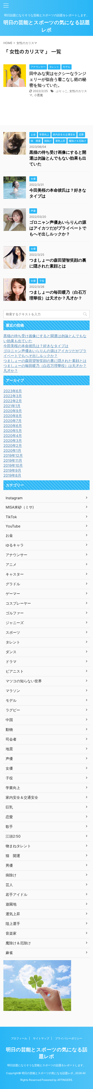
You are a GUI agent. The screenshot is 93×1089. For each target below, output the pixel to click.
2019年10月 (13, 465)
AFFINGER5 (64, 1080)
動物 (9, 729)
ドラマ (11, 661)
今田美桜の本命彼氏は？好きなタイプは (35, 346)
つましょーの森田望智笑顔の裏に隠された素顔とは (44, 360)
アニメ (11, 564)
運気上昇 (13, 914)
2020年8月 (12, 415)
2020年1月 (12, 450)
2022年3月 (12, 396)
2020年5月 (12, 430)
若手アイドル (16, 894)
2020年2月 (12, 445)
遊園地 (11, 904)
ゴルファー (15, 613)
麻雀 (9, 952)
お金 (9, 535)
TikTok (11, 517)
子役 (9, 778)
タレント (13, 642)
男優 (9, 865)
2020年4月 (12, 435)
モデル (11, 700)
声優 (9, 758)
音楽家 (11, 933)
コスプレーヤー (18, 603)
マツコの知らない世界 (24, 681)
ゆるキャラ (15, 545)
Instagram (14, 498)
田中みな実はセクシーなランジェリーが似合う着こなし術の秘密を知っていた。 (57, 79)
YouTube (13, 526)
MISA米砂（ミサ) (20, 507)
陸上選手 (13, 923)
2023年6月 (12, 391)
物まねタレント (18, 846)
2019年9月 (12, 470)
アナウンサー (16, 555)
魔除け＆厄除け (18, 943)
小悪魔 (38, 95)
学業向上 (13, 787)
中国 (9, 719)
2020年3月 (12, 440)
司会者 (11, 739)
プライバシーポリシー (68, 1038)
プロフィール (19, 1038)
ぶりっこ (61, 91)
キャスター (15, 574)
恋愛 (9, 817)
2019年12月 (13, 455)
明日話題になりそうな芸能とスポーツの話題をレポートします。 (46, 1065)
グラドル (13, 584)
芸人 (9, 884)
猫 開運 (13, 855)
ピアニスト (15, 671)
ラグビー (13, 710)
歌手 (9, 826)
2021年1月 (12, 406)
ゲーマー (13, 593)
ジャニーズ (15, 622)
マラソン (13, 690)
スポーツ (13, 632)
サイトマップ (41, 1038)
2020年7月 (12, 420)
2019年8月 (12, 475)
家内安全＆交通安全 (22, 797)
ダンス (11, 652)
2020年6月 (12, 425)
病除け (11, 875)
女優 (9, 768)
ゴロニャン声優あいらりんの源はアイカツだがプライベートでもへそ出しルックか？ (57, 228)
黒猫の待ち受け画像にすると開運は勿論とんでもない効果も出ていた (57, 158)
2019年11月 (12, 460)
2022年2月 (12, 401)
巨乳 (9, 807)
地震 (9, 749)
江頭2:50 (13, 836)
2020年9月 (12, 411)
